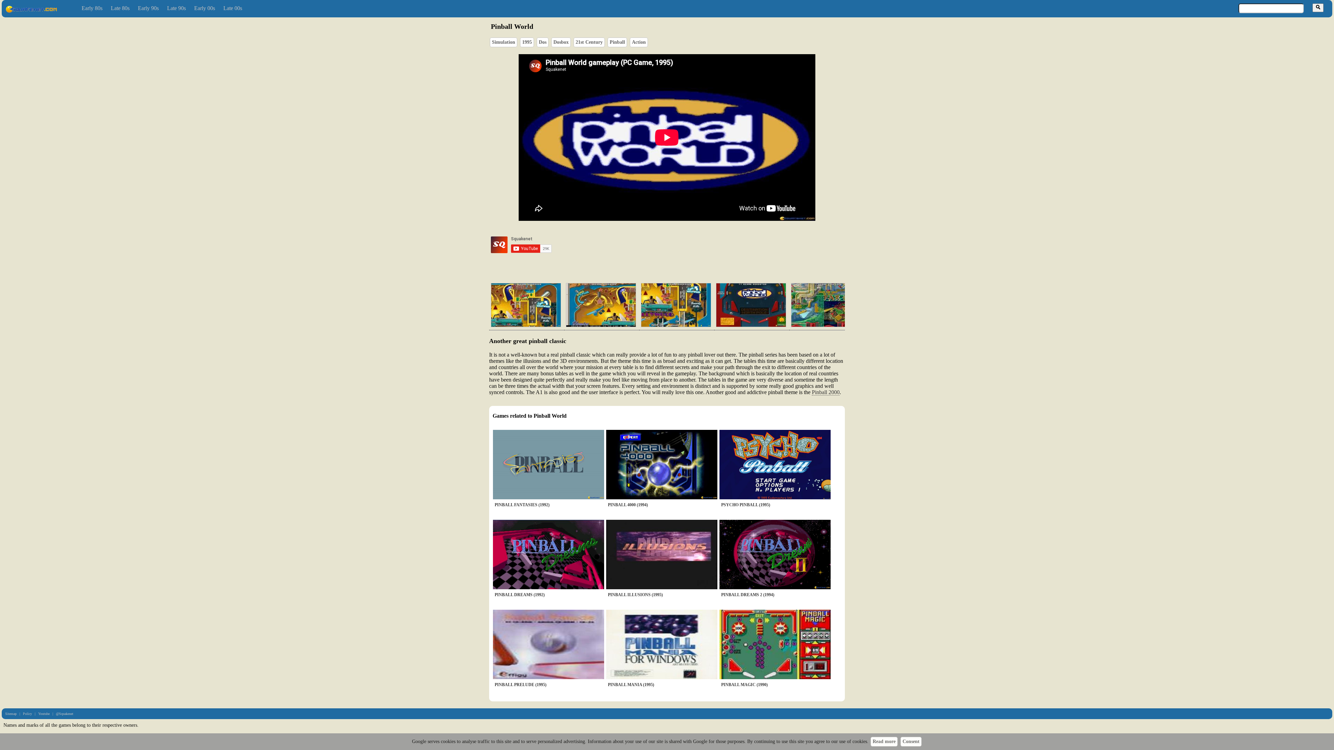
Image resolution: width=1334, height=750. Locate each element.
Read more (884, 741)
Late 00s (232, 8)
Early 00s (204, 8)
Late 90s (176, 8)
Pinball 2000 (826, 392)
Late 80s (120, 8)
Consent (911, 741)
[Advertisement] (686, 244)
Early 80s (92, 8)
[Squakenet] (31, 11)
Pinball (617, 42)
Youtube (44, 714)
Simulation (503, 42)
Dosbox (561, 42)
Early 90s (148, 8)
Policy (27, 714)
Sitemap (11, 714)
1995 (527, 42)
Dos (542, 42)
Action (639, 42)
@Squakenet (64, 714)
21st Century (589, 42)
